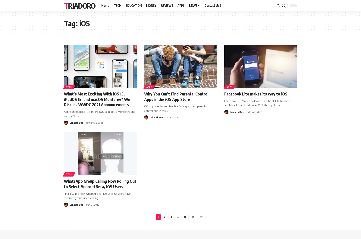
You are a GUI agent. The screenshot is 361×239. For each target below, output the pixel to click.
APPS (149, 87)
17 (193, 217)
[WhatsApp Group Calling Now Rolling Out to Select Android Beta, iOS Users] (100, 153)
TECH (69, 87)
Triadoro (79, 5)
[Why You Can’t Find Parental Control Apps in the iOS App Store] (180, 66)
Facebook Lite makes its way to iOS (255, 93)
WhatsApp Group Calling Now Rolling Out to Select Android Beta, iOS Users (100, 183)
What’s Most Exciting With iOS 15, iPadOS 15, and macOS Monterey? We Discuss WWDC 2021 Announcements (97, 99)
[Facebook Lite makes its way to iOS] (260, 66)
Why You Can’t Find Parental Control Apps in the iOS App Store (176, 96)
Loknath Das (76, 122)
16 (185, 217)
